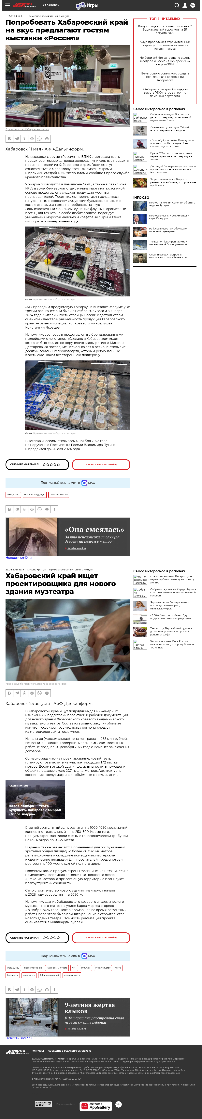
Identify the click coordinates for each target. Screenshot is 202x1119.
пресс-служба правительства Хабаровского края (36, 683)
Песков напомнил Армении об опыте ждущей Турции (172, 204)
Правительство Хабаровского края (27, 129)
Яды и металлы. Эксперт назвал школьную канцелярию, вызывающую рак (169, 605)
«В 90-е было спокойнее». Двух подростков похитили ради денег (171, 617)
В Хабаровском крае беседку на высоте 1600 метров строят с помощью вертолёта (165, 93)
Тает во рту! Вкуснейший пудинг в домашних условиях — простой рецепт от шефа (171, 631)
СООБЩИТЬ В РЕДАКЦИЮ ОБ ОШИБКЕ (69, 1051)
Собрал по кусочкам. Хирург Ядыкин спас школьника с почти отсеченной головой (173, 592)
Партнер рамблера (65, 1104)
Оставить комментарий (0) (101, 464)
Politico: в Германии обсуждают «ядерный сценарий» (168, 230)
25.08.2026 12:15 (15, 569)
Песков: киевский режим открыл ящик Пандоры (169, 217)
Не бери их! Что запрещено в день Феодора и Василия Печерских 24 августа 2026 (165, 61)
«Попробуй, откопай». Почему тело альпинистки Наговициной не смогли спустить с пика (172, 143)
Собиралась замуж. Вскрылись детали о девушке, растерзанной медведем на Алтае (170, 117)
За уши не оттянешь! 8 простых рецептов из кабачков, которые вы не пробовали (173, 182)
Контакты (38, 1051)
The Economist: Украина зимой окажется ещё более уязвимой (168, 243)
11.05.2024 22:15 (14, 16)
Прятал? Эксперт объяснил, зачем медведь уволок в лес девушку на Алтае (171, 156)
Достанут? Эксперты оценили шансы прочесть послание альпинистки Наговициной (173, 169)
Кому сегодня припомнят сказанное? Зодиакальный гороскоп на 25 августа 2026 (165, 30)
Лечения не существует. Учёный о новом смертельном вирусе (171, 129)
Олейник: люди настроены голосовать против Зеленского (168, 256)
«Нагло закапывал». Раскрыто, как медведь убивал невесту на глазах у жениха (172, 579)
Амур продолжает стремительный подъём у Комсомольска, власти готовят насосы (165, 45)
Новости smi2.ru (19, 558)
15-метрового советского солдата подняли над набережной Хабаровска (165, 77)
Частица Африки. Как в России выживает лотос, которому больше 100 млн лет (172, 644)
